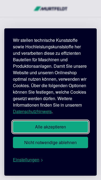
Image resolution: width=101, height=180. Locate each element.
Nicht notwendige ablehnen (50, 142)
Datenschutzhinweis (32, 111)
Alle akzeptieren (50, 127)
